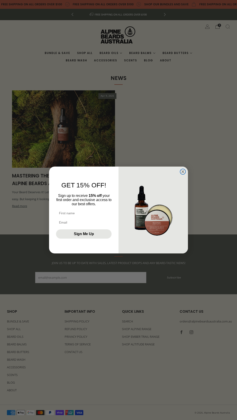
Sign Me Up (84, 234)
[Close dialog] (183, 171)
